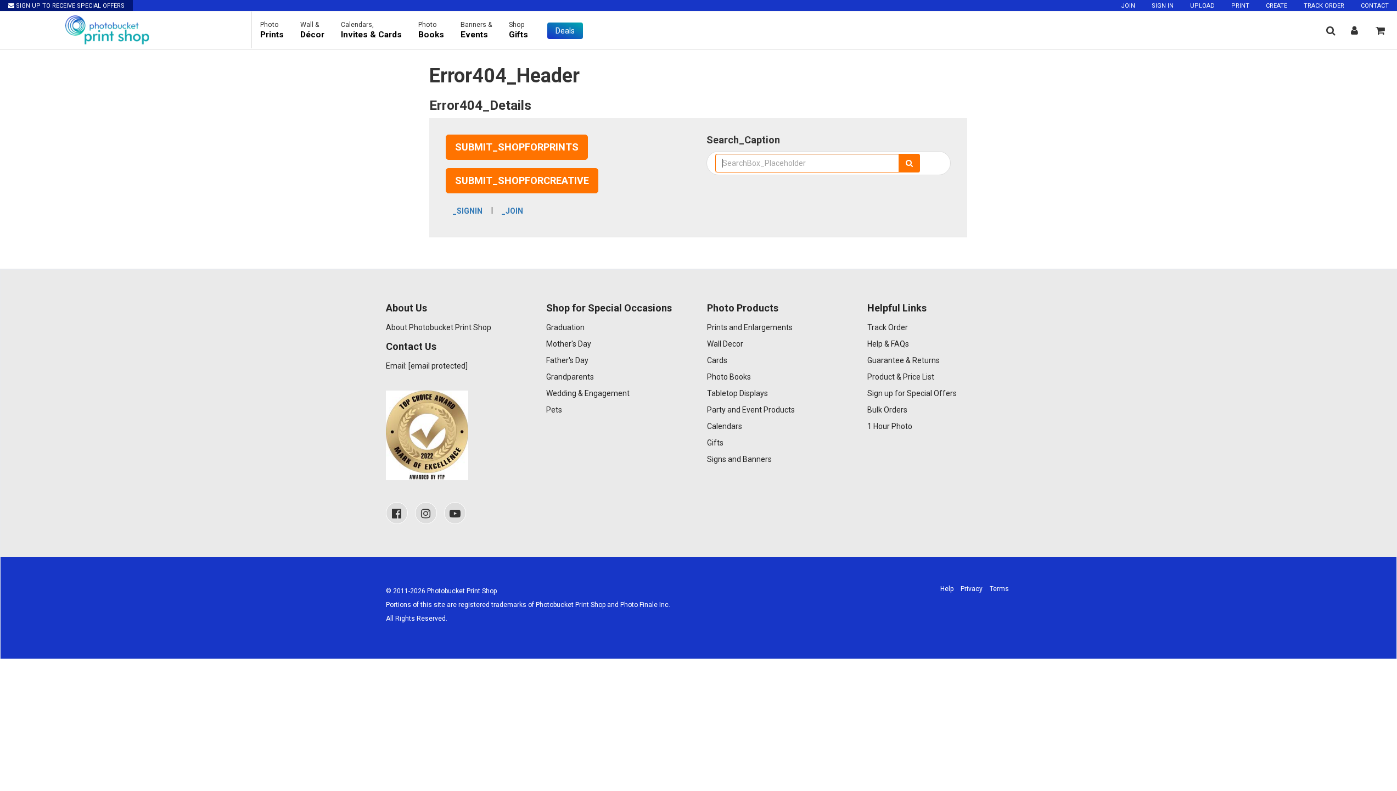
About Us (406, 308)
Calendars (724, 426)
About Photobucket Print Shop (438, 327)
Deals (565, 30)
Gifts (715, 442)
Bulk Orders (887, 409)
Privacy (972, 589)
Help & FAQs (888, 343)
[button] (1330, 30)
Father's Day (567, 360)
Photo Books (729, 376)
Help (946, 589)
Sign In (1163, 5)
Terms (999, 589)
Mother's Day (568, 343)
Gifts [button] (518, 30)
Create (1276, 5)
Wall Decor (725, 343)
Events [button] (476, 30)
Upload (1202, 5)
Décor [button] (312, 30)
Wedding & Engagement (588, 393)
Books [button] (431, 30)
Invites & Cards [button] (371, 30)
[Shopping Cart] (1380, 30)
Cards (717, 360)
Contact (1375, 5)
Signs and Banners (739, 459)
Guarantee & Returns (903, 360)
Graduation (565, 327)
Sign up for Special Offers (912, 393)
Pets (554, 409)
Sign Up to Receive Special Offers (69, 5)
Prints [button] (272, 30)
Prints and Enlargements (750, 327)
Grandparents (570, 376)
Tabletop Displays (737, 393)
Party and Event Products (751, 409)
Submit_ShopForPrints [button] (517, 147)
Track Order (1324, 5)
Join (1128, 5)
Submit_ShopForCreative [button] (522, 180)
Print (1240, 5)
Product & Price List (900, 376)
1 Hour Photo (889, 426)
